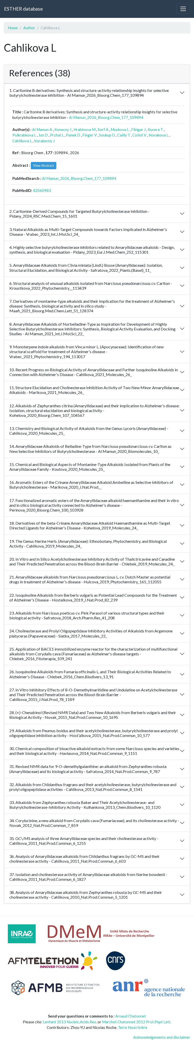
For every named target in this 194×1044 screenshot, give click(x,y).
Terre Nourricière (132, 1027)
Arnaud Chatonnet (130, 1016)
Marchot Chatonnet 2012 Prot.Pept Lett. (136, 1022)
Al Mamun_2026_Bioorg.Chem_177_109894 (106, 117)
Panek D (73, 135)
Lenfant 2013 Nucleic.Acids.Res (69, 1022)
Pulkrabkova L (24, 135)
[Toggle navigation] (183, 9)
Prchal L (57, 135)
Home (13, 27)
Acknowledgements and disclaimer (161, 1037)
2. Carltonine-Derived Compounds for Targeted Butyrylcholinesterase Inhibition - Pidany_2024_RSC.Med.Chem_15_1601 (79, 213)
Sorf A (103, 129)
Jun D (43, 135)
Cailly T (123, 135)
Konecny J (62, 129)
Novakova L (158, 135)
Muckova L (120, 129)
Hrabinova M (84, 129)
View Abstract (43, 165)
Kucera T (155, 129)
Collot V (139, 135)
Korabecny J (44, 141)
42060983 (42, 190)
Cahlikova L (22, 141)
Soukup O (107, 135)
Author (29, 27)
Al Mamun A (42, 129)
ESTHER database (23, 9)
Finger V (89, 135)
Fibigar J (138, 129)
